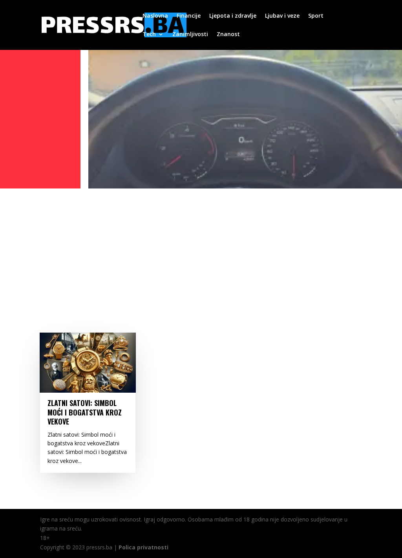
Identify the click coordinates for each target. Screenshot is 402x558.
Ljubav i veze (282, 16)
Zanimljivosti (190, 34)
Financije (189, 16)
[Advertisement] (201, 250)
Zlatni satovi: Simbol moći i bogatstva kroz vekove (85, 412)
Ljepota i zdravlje (232, 16)
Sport (315, 16)
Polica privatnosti (143, 547)
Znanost (228, 34)
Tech (149, 34)
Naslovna (155, 16)
